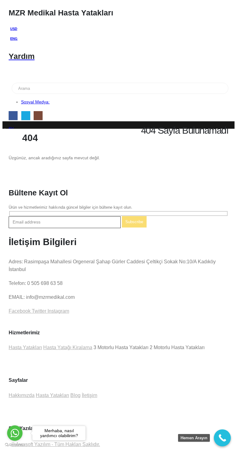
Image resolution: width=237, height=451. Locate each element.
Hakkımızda (22, 395)
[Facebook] (13, 115)
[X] (25, 115)
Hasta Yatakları (25, 347)
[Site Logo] (32, 80)
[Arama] (90, 88)
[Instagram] (38, 115)
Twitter (38, 311)
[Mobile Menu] (13, 72)
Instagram (57, 311)
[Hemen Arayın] (222, 437)
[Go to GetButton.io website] (15, 445)
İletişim (89, 395)
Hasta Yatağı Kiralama (67, 347)
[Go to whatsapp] (15, 433)
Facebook (20, 311)
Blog (75, 395)
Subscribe (134, 221)
